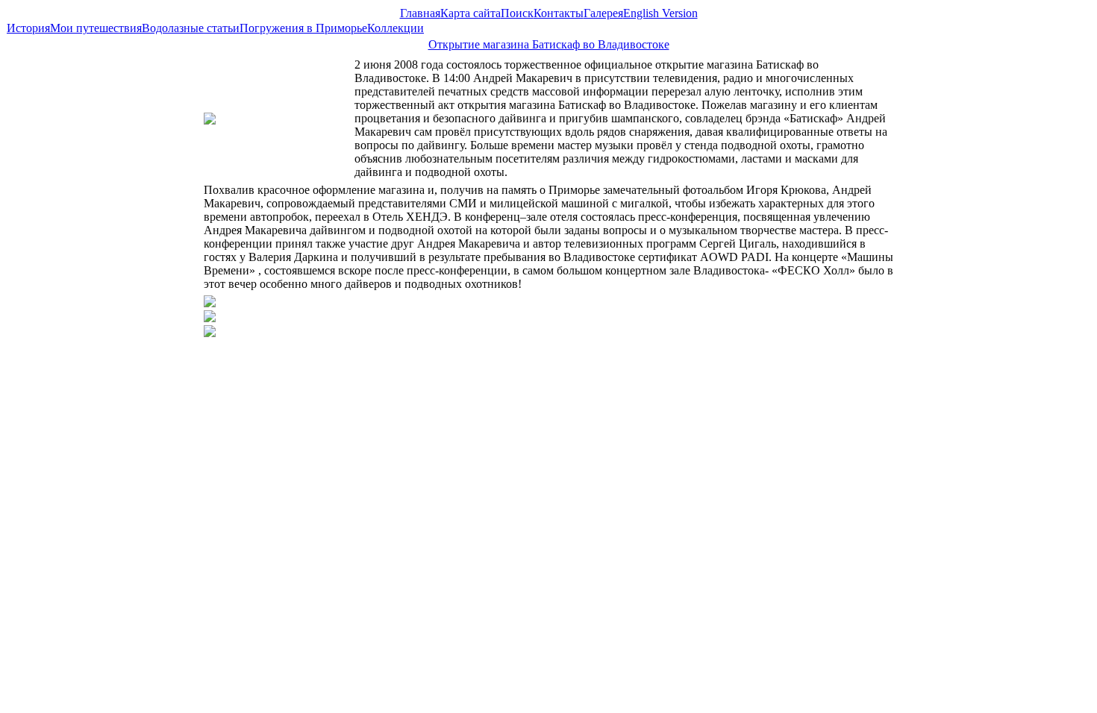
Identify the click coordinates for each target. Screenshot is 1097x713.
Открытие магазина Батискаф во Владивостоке (548, 44)
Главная (420, 13)
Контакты (559, 13)
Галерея (603, 13)
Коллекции (395, 28)
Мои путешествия (96, 28)
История (28, 28)
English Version (660, 13)
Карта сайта (470, 13)
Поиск (517, 13)
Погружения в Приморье (303, 28)
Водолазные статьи (191, 28)
